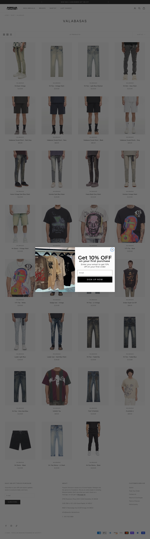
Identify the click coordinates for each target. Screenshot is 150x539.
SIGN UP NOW (95, 279)
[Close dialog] (112, 250)
